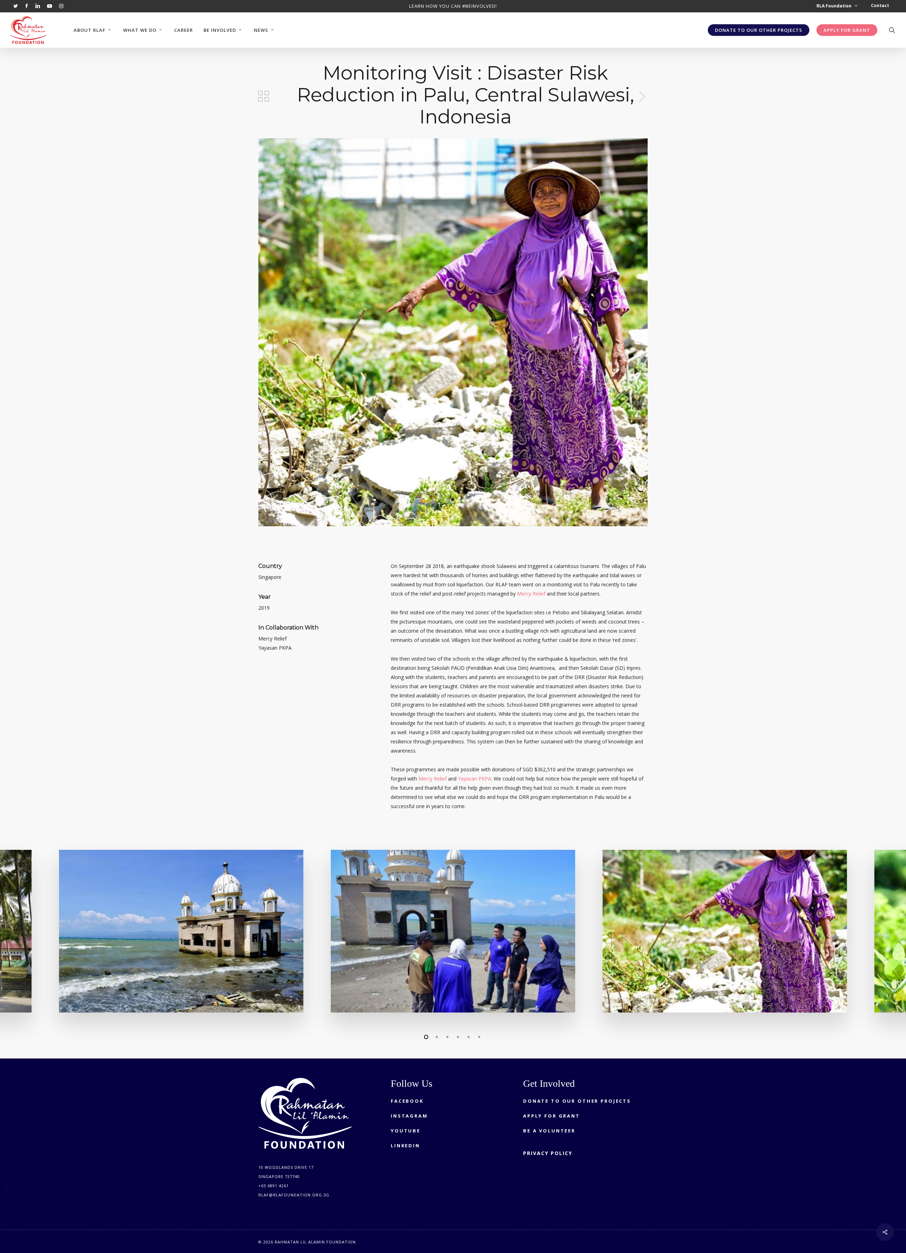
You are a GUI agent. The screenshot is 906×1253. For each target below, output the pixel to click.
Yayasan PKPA (474, 778)
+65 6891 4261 (273, 1185)
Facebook (407, 1101)
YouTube (405, 1130)
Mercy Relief (531, 593)
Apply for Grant (551, 1116)
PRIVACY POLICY (547, 1153)
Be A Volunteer (549, 1130)
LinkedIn (405, 1145)
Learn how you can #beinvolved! (453, 6)
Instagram (409, 1116)
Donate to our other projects (577, 1101)
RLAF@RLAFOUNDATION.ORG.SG (293, 1194)
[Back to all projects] (263, 96)
